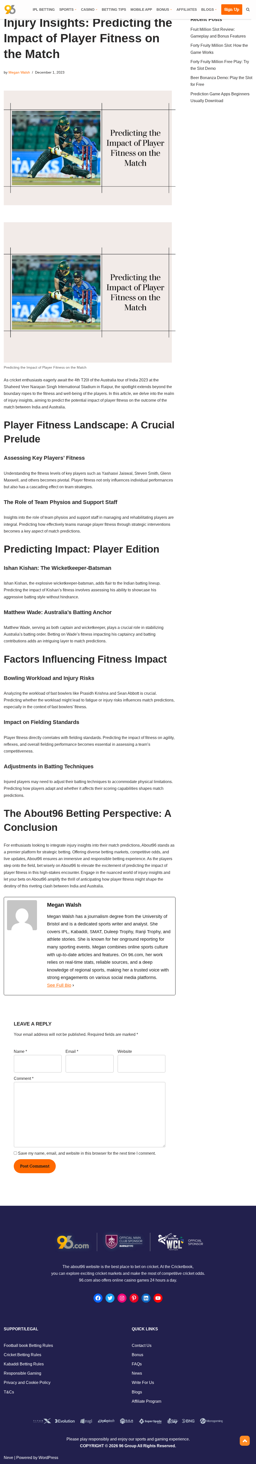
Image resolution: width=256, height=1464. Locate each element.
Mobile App (141, 10)
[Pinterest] (134, 1298)
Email (72, 1051)
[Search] (248, 9)
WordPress (48, 1457)
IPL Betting (44, 10)
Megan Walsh (19, 72)
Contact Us (142, 1345)
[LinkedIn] (146, 1298)
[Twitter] (110, 1298)
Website (125, 1051)
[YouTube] (158, 1298)
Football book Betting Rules (28, 1345)
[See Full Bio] (73, 985)
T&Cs (9, 1392)
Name (20, 1051)
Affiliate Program (146, 1401)
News (137, 1373)
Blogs (137, 1392)
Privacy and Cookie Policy (27, 1382)
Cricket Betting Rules (22, 1355)
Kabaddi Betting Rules (24, 1364)
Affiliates (186, 10)
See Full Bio (59, 985)
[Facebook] (98, 1298)
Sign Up (231, 9)
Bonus (137, 1355)
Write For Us (143, 1382)
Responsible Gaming (22, 1373)
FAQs (137, 1364)
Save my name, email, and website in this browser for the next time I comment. (87, 1153)
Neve (8, 1457)
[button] (75, 9)
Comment (24, 1078)
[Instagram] (122, 1298)
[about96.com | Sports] (10, 9)
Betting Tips (114, 10)
